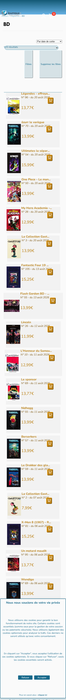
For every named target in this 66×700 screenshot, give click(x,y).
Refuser (25, 677)
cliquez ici (42, 695)
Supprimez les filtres (51, 64)
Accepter (42, 677)
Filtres (29, 64)
